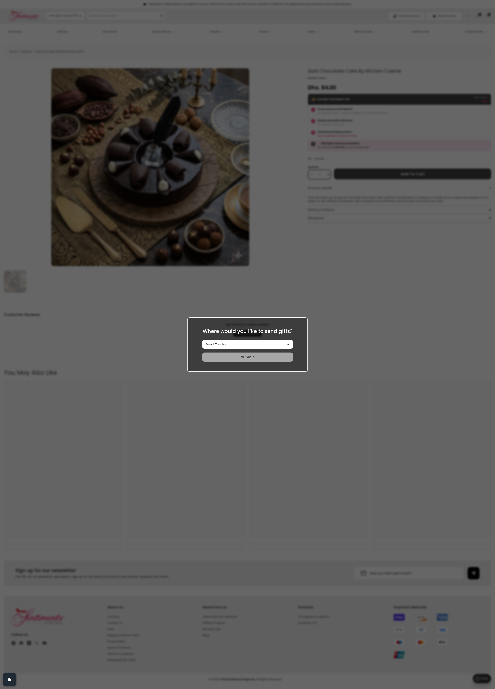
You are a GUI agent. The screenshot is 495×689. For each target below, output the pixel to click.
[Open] (9, 679)
